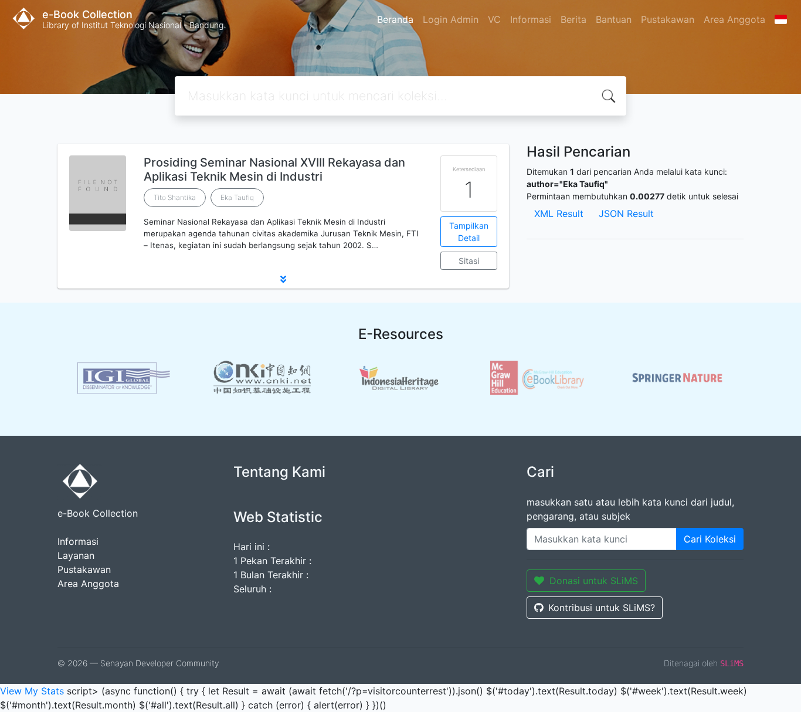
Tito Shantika (175, 197)
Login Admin (450, 19)
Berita (573, 19)
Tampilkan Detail (468, 232)
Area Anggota (734, 19)
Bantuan (614, 19)
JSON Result (626, 213)
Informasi (530, 19)
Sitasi (469, 261)
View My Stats (32, 691)
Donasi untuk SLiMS (593, 580)
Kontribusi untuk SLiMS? (601, 607)
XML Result (558, 213)
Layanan (75, 555)
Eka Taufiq (237, 197)
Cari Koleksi (710, 539)
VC (494, 19)
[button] (283, 279)
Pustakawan (667, 19)
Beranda (395, 19)
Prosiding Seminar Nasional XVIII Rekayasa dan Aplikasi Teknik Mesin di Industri (274, 169)
